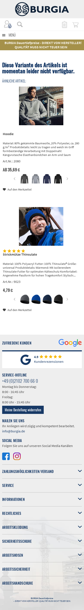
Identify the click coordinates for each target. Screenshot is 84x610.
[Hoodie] (41, 106)
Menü (12, 35)
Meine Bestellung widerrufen (23, 409)
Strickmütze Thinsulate (20, 254)
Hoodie (8, 134)
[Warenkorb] (75, 24)
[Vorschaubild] (24, 179)
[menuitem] (17, 24)
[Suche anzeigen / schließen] (20, 24)
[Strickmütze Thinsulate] (41, 226)
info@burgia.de (13, 431)
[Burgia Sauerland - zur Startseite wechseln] (42, 9)
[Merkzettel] (64, 24)
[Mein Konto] (8, 24)
